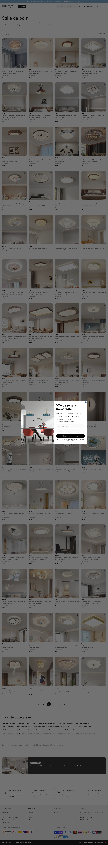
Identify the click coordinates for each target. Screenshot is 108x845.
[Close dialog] (85, 403)
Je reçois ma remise (70, 436)
